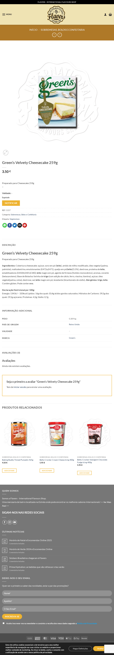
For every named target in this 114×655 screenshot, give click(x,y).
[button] (7, 14)
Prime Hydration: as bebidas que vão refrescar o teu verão (36, 567)
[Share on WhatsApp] (4, 225)
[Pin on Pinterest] (24, 225)
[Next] (112, 446)
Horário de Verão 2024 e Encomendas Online (30, 549)
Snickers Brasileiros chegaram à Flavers (27, 558)
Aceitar (100, 648)
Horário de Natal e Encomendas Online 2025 (30, 540)
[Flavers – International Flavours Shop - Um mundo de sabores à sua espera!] (57, 14)
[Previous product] (60, 35)
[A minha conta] (105, 14)
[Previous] (2, 446)
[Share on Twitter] (14, 225)
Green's (72, 338)
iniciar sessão (20, 387)
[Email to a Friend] (19, 225)
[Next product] (54, 35)
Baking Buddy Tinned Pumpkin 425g (17, 460)
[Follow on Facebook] (4, 522)
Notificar (11, 203)
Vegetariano (14, 219)
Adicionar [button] (9, 470)
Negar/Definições (80, 648)
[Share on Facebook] (9, 225)
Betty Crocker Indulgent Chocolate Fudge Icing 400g (92, 461)
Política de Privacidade (87, 623)
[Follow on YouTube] (14, 522)
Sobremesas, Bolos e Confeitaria (63, 29)
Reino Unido (74, 324)
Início (33, 29)
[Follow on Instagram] (9, 522)
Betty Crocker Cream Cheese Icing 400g (57, 460)
